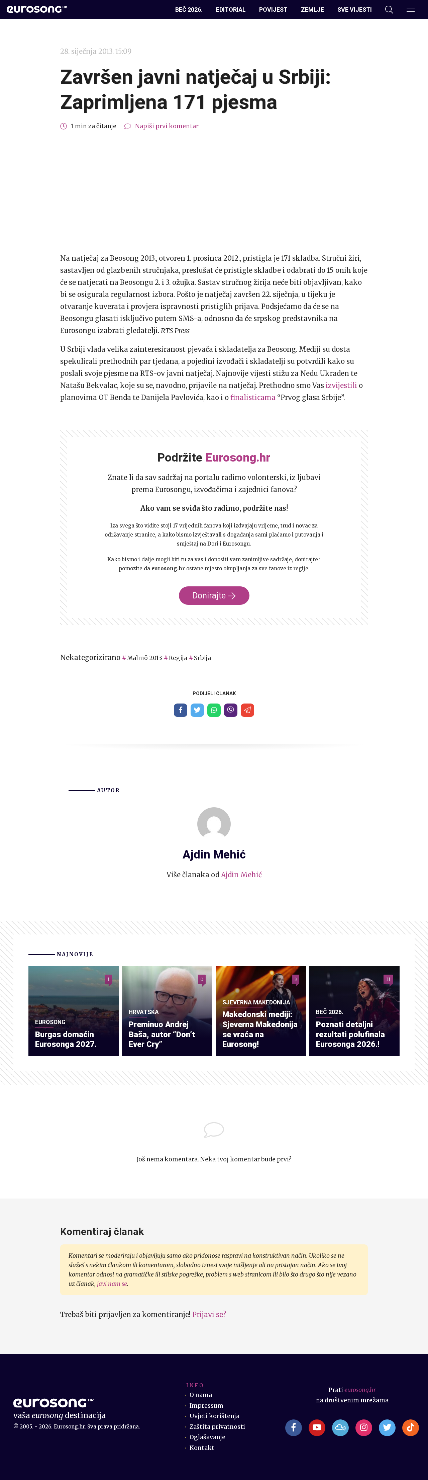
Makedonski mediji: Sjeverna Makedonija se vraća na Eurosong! (260, 1029)
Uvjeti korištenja (214, 1416)
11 (388, 979)
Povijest (273, 9)
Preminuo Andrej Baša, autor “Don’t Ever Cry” (162, 1034)
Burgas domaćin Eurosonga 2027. (66, 1039)
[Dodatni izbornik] (411, 9)
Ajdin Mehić (241, 875)
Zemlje (312, 9)
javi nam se (112, 1284)
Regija (178, 658)
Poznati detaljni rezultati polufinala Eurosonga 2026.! (350, 1034)
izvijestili (341, 385)
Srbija (202, 658)
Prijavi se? (209, 1314)
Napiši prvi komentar (167, 126)
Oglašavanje (207, 1437)
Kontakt (202, 1448)
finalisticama (253, 397)
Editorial (231, 9)
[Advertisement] (214, 192)
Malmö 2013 (144, 658)
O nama (201, 1395)
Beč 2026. (189, 9)
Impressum (206, 1405)
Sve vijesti (354, 9)
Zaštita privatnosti (217, 1426)
